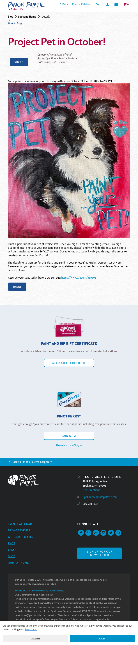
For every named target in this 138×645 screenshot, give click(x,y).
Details (46, 16)
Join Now (69, 436)
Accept (102, 638)
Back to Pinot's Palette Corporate (32, 462)
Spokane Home (27, 16)
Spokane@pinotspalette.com (100, 497)
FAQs (11, 543)
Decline (35, 638)
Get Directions (91, 490)
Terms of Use (22, 591)
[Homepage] (38, 480)
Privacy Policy (40, 591)
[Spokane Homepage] (26, 5)
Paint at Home (18, 563)
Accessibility (57, 591)
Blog (10, 16)
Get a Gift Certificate (69, 363)
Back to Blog (15, 23)
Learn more (31, 629)
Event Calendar (20, 524)
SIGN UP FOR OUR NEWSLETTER (99, 553)
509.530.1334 (90, 504)
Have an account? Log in (69, 445)
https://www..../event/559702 (78, 277)
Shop (12, 550)
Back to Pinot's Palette (76, 4)
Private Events (19, 530)
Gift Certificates (21, 537)
